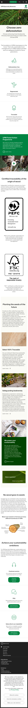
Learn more (8, 151)
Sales (2, 669)
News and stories (7, 655)
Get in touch (10, 461)
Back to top (6, 643)
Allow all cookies (14, 695)
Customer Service (5, 671)
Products (5, 650)
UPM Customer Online (6, 661)
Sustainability (6, 647)
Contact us (13, 2)
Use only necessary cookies (14, 699)
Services (5, 652)
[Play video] (14, 163)
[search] (23, 2)
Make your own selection (14, 703)
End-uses (5, 648)
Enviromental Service (6, 672)
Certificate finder (5, 664)
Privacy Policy (15, 690)
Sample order (4, 662)
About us (5, 653)
